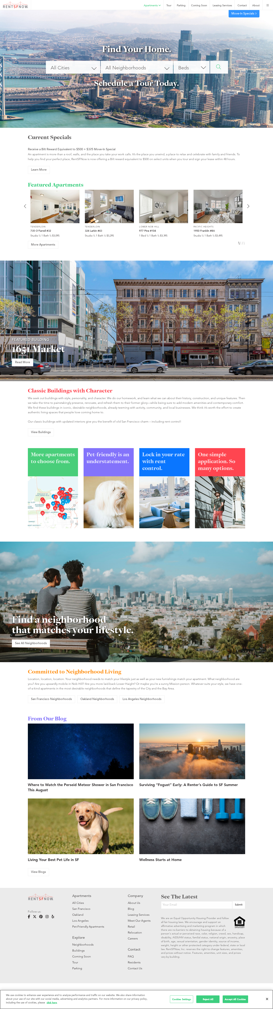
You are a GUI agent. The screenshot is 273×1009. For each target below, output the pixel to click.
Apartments (151, 5)
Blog (131, 909)
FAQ (131, 956)
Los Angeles (80, 920)
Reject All (208, 999)
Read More (22, 362)
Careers (133, 938)
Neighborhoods (83, 944)
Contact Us (135, 968)
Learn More (39, 169)
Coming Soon (199, 5)
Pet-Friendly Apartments (88, 926)
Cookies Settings (181, 999)
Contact (242, 5)
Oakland (77, 914)
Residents (134, 962)
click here (52, 1002)
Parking (181, 5)
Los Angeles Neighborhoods (142, 699)
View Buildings (41, 432)
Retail (131, 926)
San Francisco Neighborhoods (51, 699)
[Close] (267, 999)
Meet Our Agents (139, 920)
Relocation (135, 932)
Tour (168, 5)
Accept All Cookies (235, 999)
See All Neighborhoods (31, 643)
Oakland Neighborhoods (97, 699)
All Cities (78, 903)
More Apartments (43, 244)
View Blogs (38, 872)
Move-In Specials (243, 13)
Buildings (78, 950)
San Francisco (81, 909)
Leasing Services (139, 914)
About (256, 5)
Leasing (222, 5)
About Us (134, 903)
